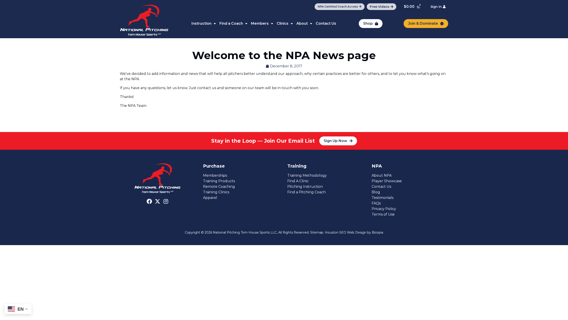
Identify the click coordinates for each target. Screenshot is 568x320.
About (302, 23)
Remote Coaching (219, 186)
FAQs (376, 203)
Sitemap (316, 232)
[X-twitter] (157, 201)
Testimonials (382, 198)
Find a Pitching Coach (306, 192)
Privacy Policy (384, 209)
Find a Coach (231, 23)
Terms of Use (383, 214)
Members (260, 23)
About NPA (382, 175)
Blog (376, 192)
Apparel (210, 198)
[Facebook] (149, 201)
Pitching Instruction (305, 186)
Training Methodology (307, 175)
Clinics (282, 23)
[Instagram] (165, 201)
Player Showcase (387, 181)
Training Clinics (216, 192)
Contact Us (326, 23)
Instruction (201, 23)
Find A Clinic (298, 181)
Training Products (219, 181)
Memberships (215, 175)
